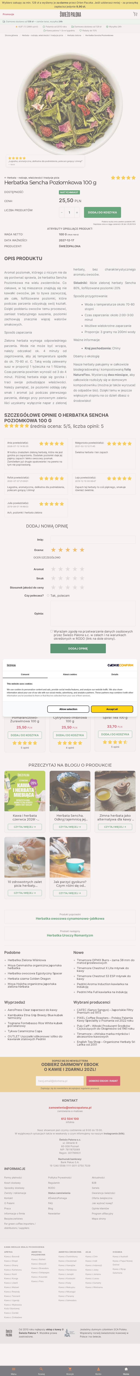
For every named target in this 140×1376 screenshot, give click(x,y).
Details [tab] (114, 674)
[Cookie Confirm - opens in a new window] (120, 665)
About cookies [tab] (70, 674)
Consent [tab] (25, 674)
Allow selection (68, 709)
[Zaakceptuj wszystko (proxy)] (112, 709)
